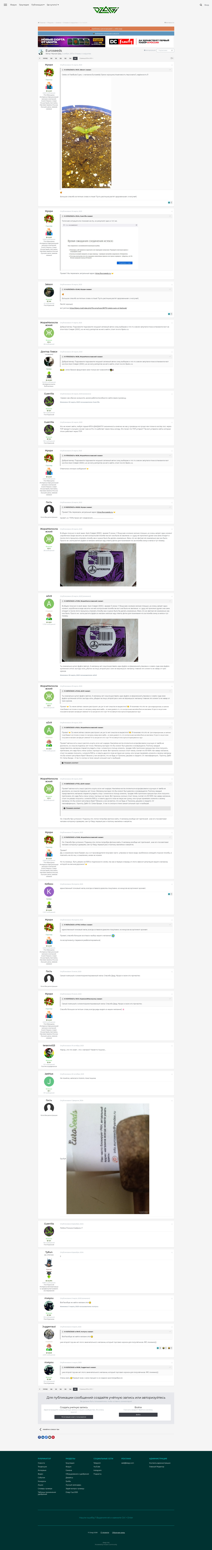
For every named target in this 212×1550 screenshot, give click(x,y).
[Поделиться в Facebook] (39, 1437)
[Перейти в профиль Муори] (49, 72)
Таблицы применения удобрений (47, 1493)
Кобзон (49, 884)
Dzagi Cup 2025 (72, 1492)
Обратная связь (118, 1533)
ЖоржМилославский (49, 324)
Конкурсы (42, 1481)
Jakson (82, 70)
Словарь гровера (45, 1489)
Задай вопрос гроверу (75, 1489)
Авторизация (151, 50)
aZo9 (49, 596)
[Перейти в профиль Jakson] (49, 292)
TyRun (49, 1252)
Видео (40, 1474)
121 (56, 58)
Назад (45, 58)
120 (51, 58)
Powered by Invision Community (106, 1544)
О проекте (105, 1533)
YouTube (97, 1467)
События (41, 1478)
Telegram (97, 1463)
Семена (69, 1470)
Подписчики (162, 50)
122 (61, 58)
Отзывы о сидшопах (83, 54)
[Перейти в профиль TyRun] (49, 1262)
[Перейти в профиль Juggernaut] (49, 1334)
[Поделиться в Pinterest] (53, 1437)
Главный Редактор (156, 1467)
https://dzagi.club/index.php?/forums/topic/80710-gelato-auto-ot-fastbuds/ (98, 308)
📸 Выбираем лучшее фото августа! (106, 33)
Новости (41, 1463)
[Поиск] (201, 5)
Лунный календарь (73, 1485)
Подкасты (97, 1474)
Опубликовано (71, 65)
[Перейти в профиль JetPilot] (49, 1082)
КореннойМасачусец (88, 999)
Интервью (42, 1470)
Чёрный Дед (56, 54)
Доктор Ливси (49, 351)
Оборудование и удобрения (77, 1474)
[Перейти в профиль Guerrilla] (49, 401)
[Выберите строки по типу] (172, 58)
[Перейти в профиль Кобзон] (49, 892)
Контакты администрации (159, 1463)
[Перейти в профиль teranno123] (49, 1053)
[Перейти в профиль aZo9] (49, 604)
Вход (206, 5)
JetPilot (49, 1074)
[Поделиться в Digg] (42, 1437)
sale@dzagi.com (127, 1463)
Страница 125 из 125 (86, 58)
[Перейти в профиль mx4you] (49, 1306)
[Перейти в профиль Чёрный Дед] (41, 52)
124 (70, 58)
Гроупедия (24, 5)
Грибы (68, 1481)
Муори (49, 64)
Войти (138, 1414)
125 (75, 58)
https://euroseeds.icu (103, 273)
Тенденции (42, 1467)
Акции (40, 1485)
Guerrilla (83, 216)
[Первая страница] (39, 58)
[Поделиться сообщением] (171, 65)
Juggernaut (49, 1326)
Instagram (98, 1470)
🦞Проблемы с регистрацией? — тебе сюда (106, 29)
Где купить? (52, 5)
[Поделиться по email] (49, 1437)
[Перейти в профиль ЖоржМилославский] (49, 333)
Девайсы (69, 1478)
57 (172, 50)
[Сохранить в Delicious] (46, 1437)
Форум (13, 5)
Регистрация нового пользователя (74, 1417)
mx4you (49, 1298)
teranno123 (49, 1045)
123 (65, 58)
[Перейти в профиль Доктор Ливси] (49, 362)
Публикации (37, 5)
